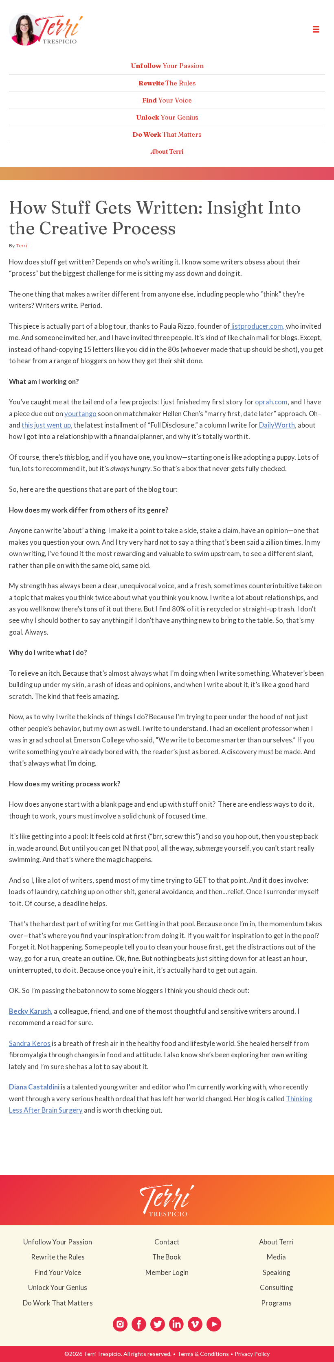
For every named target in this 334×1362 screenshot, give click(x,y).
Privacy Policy (252, 1353)
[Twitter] (157, 1324)
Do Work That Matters (58, 1303)
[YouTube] (214, 1324)
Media (276, 1257)
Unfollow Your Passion (57, 1242)
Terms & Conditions (203, 1353)
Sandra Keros (30, 1043)
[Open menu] (316, 29)
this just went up (46, 425)
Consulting (276, 1287)
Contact (167, 1242)
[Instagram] (120, 1324)
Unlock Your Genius (57, 1287)
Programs (276, 1303)
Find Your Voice (58, 1272)
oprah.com (271, 402)
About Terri (167, 151)
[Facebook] (139, 1324)
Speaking (276, 1272)
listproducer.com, (258, 326)
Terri (21, 245)
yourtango (80, 414)
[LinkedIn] (176, 1324)
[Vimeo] (195, 1324)
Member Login (167, 1272)
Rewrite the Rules (58, 1257)
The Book (166, 1257)
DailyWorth (277, 425)
